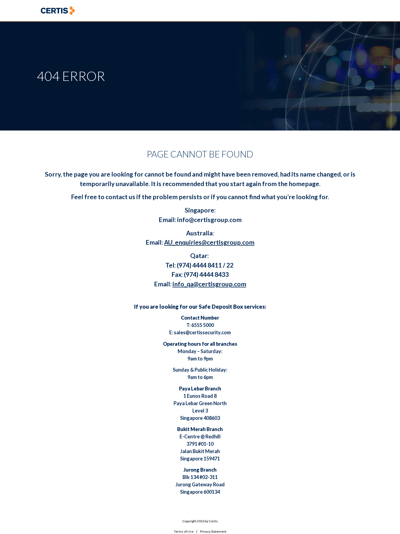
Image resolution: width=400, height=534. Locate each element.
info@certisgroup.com (209, 219)
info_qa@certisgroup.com (209, 284)
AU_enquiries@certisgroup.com (209, 242)
